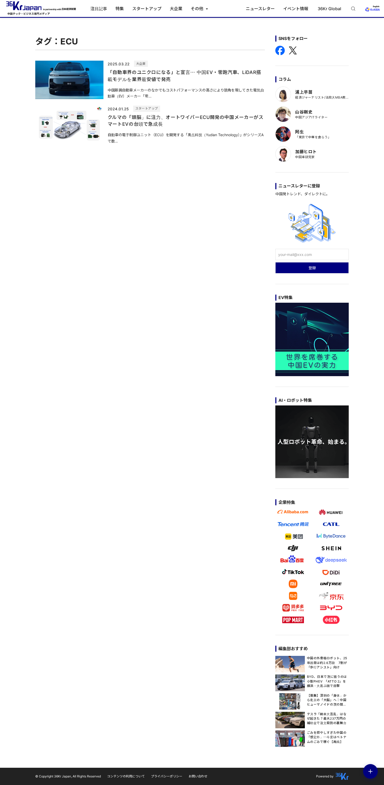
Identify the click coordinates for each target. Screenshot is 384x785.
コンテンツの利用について (126, 776)
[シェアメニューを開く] (370, 771)
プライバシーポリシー (166, 776)
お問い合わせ (198, 776)
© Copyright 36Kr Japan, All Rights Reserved (68, 776)
